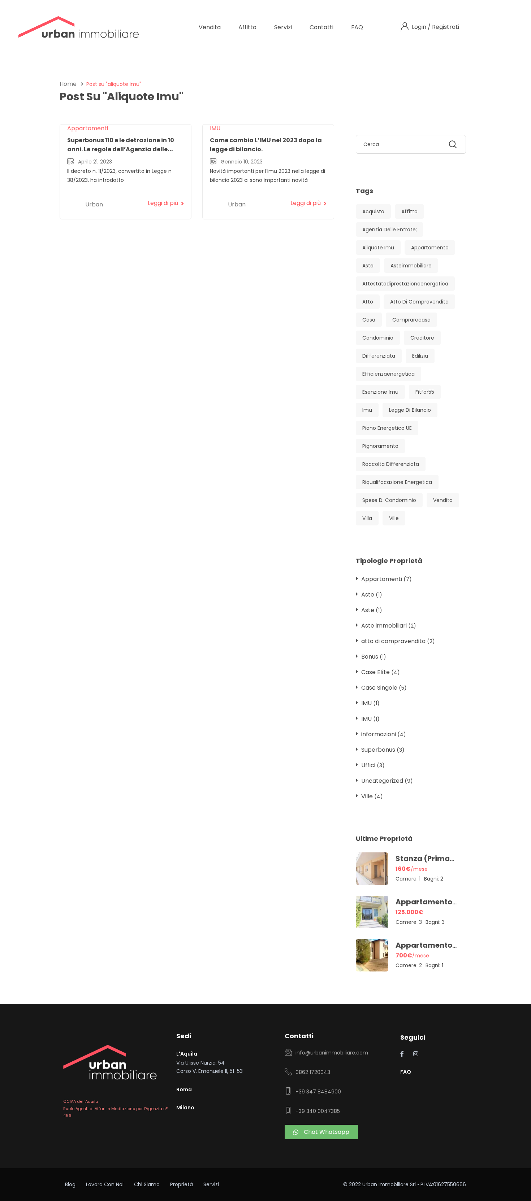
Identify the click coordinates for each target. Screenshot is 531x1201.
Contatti (321, 27)
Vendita (210, 27)
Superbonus (378, 750)
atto (367, 301)
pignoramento (380, 446)
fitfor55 (424, 392)
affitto (409, 211)
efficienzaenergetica (388, 373)
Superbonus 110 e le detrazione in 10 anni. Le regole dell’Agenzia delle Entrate (120, 149)
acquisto (373, 211)
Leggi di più (163, 203)
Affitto (247, 27)
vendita (443, 500)
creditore (422, 337)
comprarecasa (411, 319)
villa (367, 518)
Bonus (369, 656)
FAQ (357, 27)
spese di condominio (389, 500)
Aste (367, 594)
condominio (377, 337)
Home (68, 84)
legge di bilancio (410, 410)
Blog (70, 1184)
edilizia (420, 355)
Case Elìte (375, 672)
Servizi (283, 27)
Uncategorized (382, 781)
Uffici (368, 765)
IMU (215, 128)
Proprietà (181, 1184)
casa (368, 319)
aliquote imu (378, 247)
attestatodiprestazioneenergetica (405, 283)
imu (367, 410)
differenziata (378, 355)
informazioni (378, 734)
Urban (94, 204)
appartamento (430, 247)
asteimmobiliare (411, 265)
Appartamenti (87, 128)
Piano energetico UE (387, 428)
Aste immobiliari (384, 625)
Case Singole (379, 688)
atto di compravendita (419, 301)
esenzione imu (380, 392)
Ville (394, 518)
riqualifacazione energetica (397, 482)
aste (368, 265)
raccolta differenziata (390, 464)
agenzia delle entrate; (389, 229)
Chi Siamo (147, 1184)
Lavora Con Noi (105, 1184)
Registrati (445, 27)
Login (420, 27)
